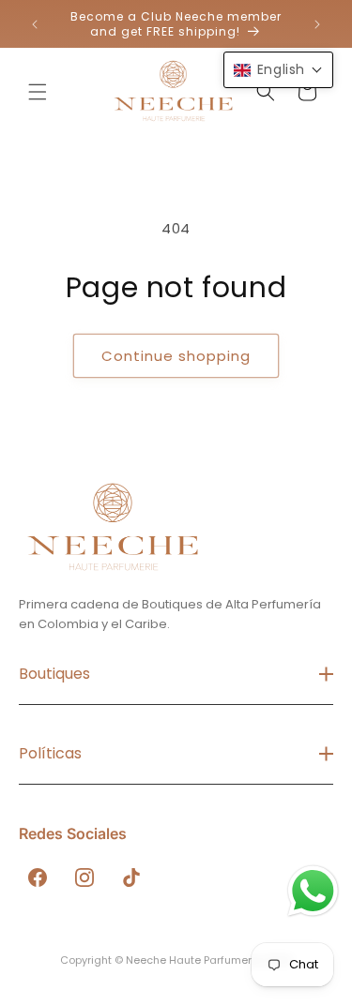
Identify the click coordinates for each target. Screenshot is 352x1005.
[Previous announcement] (34, 24)
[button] (37, 91)
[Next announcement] (317, 24)
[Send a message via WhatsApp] (313, 891)
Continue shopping (176, 356)
